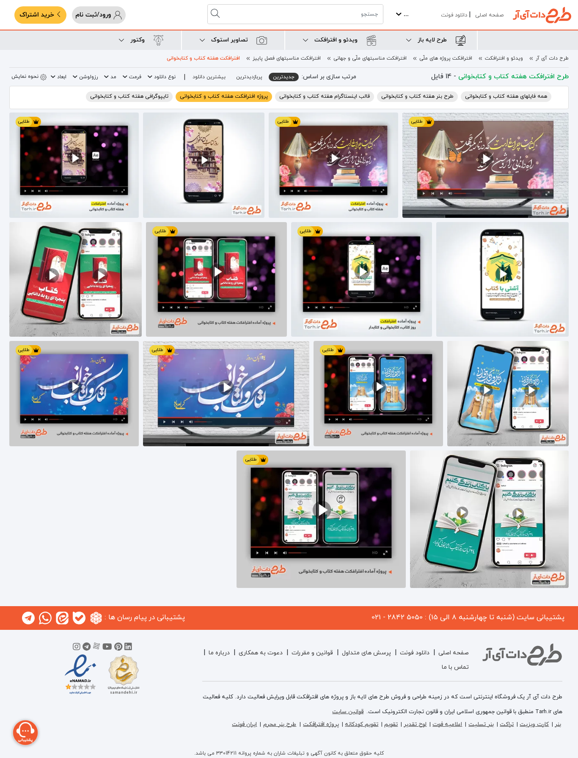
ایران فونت (244, 724)
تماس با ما (455, 667)
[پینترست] (118, 648)
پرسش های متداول (366, 653)
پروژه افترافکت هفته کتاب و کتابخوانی (224, 96)
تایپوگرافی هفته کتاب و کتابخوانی (129, 96)
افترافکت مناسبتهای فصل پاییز (287, 58)
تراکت (507, 724)
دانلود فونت (454, 15)
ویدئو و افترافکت (504, 58)
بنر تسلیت (481, 724)
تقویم (391, 724)
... (405, 14)
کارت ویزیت (534, 724)
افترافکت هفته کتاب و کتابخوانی (203, 58)
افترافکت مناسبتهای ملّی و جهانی (370, 58)
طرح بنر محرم (279, 724)
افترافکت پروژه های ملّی (445, 58)
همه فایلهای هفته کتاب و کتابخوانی (506, 96)
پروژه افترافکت (321, 724)
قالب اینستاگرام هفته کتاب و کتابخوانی (324, 96)
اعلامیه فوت (447, 724)
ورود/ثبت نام (94, 15)
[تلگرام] (87, 648)
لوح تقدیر (415, 724)
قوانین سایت (347, 712)
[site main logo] (542, 15)
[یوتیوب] (107, 648)
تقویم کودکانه (361, 724)
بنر (558, 724)
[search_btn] (216, 14)
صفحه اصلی (489, 15)
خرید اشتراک (37, 15)
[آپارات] (96, 648)
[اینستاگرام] (76, 648)
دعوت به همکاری (261, 653)
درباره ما (219, 653)
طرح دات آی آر (552, 58)
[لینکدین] (128, 648)
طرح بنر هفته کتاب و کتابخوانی (417, 96)
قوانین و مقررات (312, 653)
